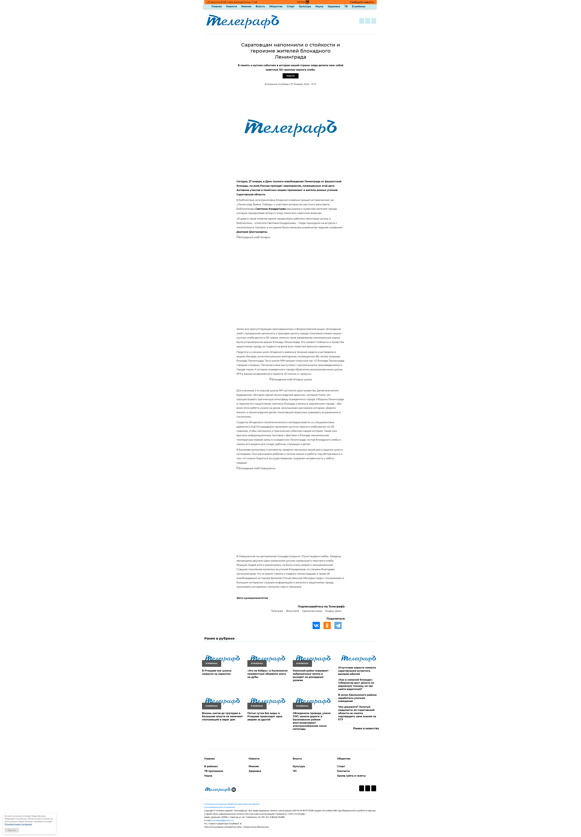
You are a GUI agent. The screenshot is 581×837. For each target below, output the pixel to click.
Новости (231, 6)
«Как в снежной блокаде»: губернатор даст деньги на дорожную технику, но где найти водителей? (356, 684)
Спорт (291, 6)
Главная (216, 6)
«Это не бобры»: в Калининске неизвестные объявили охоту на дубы (267, 673)
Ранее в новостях (366, 728)
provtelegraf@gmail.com (222, 820)
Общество (275, 6)
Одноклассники (312, 611)
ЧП (295, 771)
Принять (12, 830)
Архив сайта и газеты (351, 775)
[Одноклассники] (328, 625)
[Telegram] (339, 625)
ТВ (346, 6)
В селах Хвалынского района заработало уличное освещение (357, 698)
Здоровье (334, 6)
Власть (260, 6)
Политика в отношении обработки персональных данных (231, 804)
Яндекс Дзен (333, 611)
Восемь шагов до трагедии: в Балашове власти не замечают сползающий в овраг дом (222, 716)
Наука (319, 6)
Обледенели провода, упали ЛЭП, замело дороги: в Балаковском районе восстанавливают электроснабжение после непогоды (311, 721)
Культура (305, 6)
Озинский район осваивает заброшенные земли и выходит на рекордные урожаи (311, 675)
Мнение (246, 6)
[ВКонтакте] (318, 625)
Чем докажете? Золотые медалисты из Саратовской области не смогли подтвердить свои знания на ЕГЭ (357, 713)
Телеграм (277, 611)
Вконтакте (292, 611)
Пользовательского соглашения (18, 824)
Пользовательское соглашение (219, 807)
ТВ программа (213, 771)
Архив (301, 1)
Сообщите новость (362, 2)
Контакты (343, 771)
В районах (358, 6)
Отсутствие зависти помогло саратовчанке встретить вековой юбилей (357, 670)
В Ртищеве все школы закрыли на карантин (216, 672)
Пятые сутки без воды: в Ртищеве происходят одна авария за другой (264, 716)
